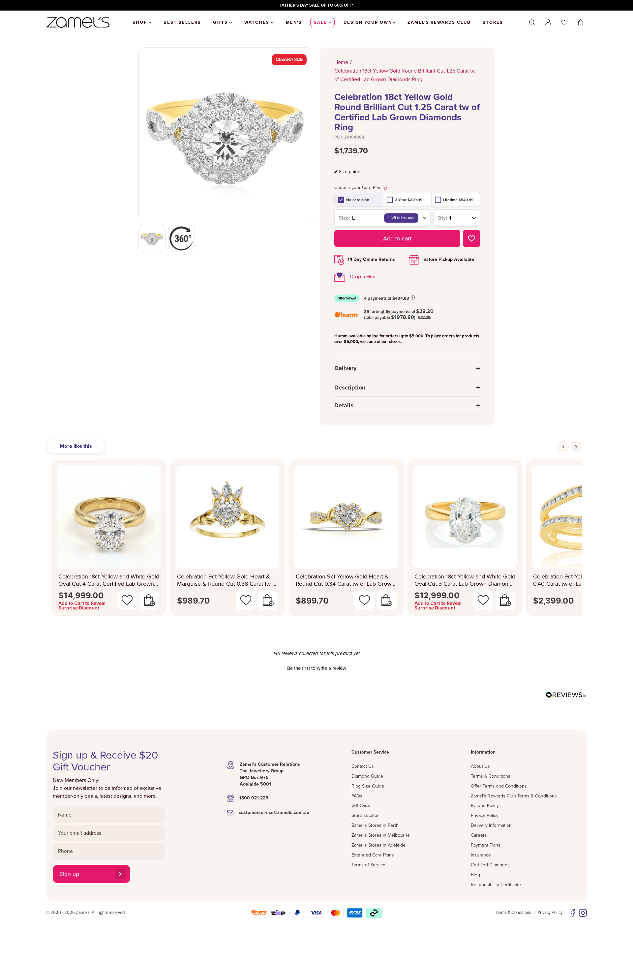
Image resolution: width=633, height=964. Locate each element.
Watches (256, 22)
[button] (316, 667)
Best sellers (182, 22)
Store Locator (365, 815)
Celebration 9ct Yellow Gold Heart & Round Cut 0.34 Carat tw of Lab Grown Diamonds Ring (345, 580)
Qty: (442, 218)
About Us (480, 766)
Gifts (220, 22)
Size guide (349, 171)
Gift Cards (361, 805)
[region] (316, 5)
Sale (320, 22)
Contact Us (362, 766)
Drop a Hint (363, 276)
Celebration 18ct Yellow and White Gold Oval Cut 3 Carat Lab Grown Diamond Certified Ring (464, 580)
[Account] (548, 22)
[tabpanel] (316, 539)
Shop (140, 22)
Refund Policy (485, 805)
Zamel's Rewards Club (439, 22)
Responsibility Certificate (496, 884)
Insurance (481, 855)
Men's (294, 22)
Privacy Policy (484, 815)
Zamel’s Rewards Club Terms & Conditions (514, 796)
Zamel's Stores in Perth (375, 825)
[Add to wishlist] (471, 238)
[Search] (532, 22)
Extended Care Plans (372, 855)
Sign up (69, 874)
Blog (475, 875)
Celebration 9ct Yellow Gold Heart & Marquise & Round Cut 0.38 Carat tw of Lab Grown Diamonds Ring (227, 580)
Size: (344, 218)
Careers (479, 835)
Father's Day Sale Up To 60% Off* (316, 5)
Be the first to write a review (316, 668)
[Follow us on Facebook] (572, 913)
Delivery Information (491, 825)
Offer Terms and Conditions (499, 786)
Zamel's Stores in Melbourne (380, 835)
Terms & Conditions (490, 776)
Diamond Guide (367, 776)
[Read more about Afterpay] (412, 297)
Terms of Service (368, 865)
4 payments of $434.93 (386, 298)
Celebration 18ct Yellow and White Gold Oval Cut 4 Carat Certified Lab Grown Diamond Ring (108, 580)
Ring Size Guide (367, 786)
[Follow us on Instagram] (583, 913)
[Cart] (580, 22)
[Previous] (563, 446)
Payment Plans (485, 845)
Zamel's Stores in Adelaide (378, 845)
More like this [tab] (76, 446)
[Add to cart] (149, 600)
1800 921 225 (253, 798)
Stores (493, 22)
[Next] (576, 446)
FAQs (356, 796)
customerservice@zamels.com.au (274, 812)
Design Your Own (368, 22)
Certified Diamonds (490, 865)
